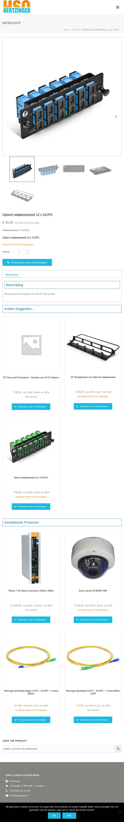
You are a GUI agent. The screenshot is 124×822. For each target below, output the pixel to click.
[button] (31, 406)
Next (116, 117)
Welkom (76, 30)
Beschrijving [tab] (12, 274)
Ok (54, 815)
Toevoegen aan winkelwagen (29, 262)
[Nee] (120, 812)
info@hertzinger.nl (19, 795)
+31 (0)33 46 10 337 (20, 790)
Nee (69, 815)
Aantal (6, 251)
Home (66, 30)
